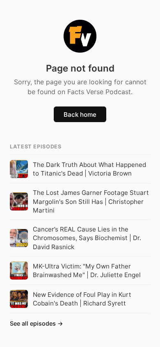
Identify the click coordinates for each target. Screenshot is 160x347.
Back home (80, 114)
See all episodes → (36, 323)
